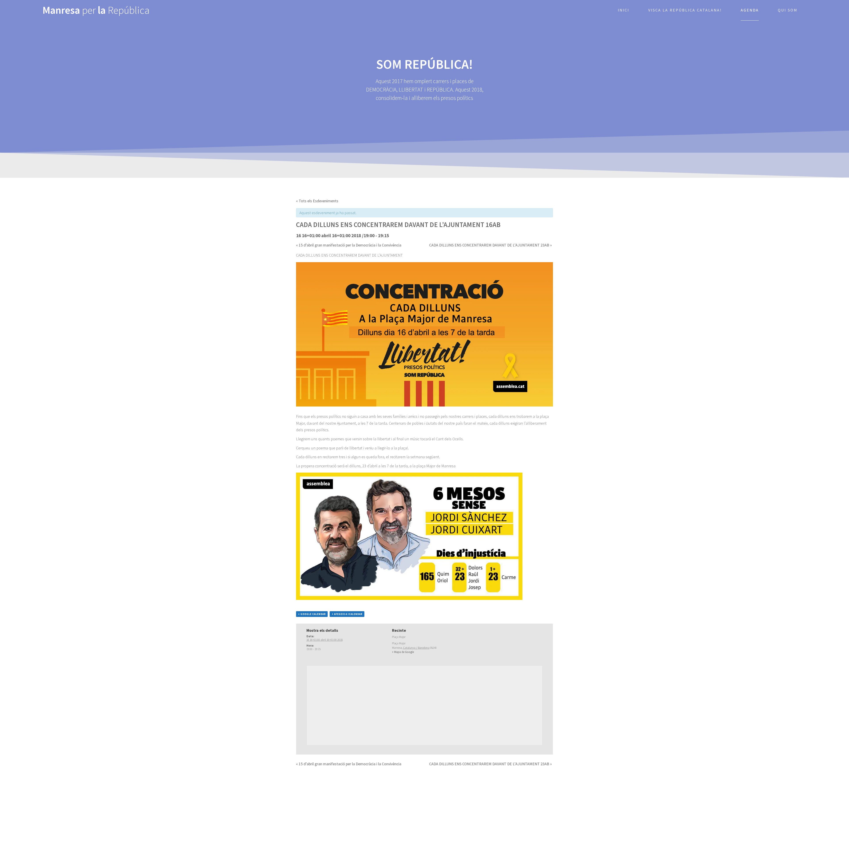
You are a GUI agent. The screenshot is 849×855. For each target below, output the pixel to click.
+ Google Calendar (312, 614)
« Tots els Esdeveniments (317, 200)
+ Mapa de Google (403, 652)
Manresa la (96, 10)
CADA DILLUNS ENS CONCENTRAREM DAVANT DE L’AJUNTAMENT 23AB (490, 245)
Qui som (787, 10)
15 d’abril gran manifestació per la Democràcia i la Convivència (348, 245)
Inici (623, 10)
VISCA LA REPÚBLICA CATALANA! (685, 10)
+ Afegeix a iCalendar (347, 614)
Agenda (750, 10)
